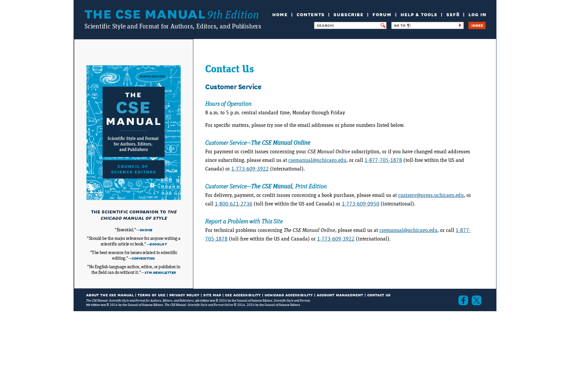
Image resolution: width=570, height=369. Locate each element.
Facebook (463, 300)
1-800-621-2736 (233, 203)
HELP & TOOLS (418, 14)
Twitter (476, 300)
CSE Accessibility (243, 294)
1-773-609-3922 (250, 168)
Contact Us (379, 294)
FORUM (382, 14)
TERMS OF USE (151, 294)
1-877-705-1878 (383, 160)
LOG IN (477, 14)
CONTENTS (311, 14)
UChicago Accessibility (289, 294)
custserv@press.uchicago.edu (431, 195)
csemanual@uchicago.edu (317, 160)
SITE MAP (212, 294)
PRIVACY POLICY (184, 294)
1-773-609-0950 (360, 203)
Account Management (340, 294)
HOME (280, 14)
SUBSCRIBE (348, 14)
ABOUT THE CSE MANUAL (110, 294)
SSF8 (452, 14)
